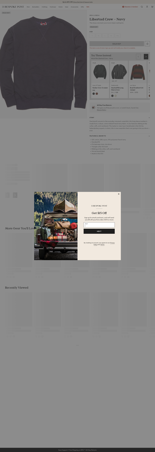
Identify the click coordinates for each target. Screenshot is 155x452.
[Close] (119, 194)
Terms (102, 244)
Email (86, 223)
